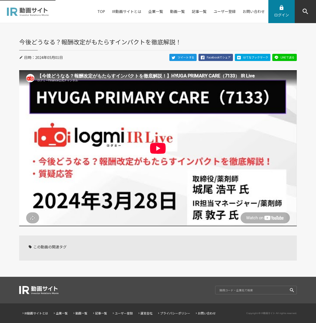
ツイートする (186, 57)
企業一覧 (62, 313)
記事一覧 (101, 313)
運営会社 (146, 313)
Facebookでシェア (219, 57)
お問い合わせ (207, 313)
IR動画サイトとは (36, 313)
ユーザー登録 (124, 313)
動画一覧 (81, 313)
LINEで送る (287, 57)
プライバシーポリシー (175, 313)
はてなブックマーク (255, 57)
